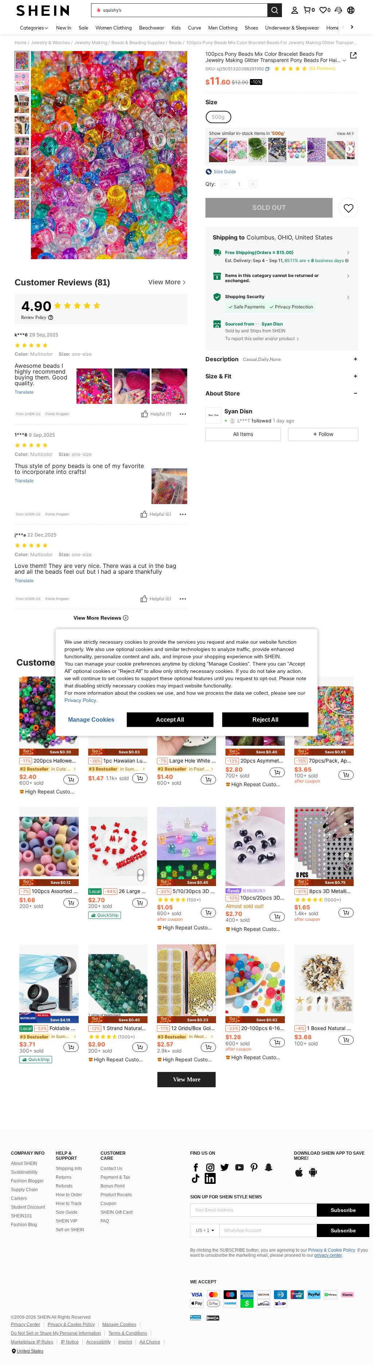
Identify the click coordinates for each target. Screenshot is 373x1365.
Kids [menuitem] (176, 28)
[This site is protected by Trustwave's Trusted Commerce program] (195, 1317)
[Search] (274, 10)
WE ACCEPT (203, 1282)
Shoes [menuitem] (251, 28)
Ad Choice (150, 1342)
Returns (63, 1177)
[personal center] (294, 10)
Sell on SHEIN (70, 1229)
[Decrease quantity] (225, 184)
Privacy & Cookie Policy (331, 1250)
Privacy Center (25, 1324)
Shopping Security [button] (244, 296)
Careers (19, 1198)
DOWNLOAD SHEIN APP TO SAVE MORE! (329, 1156)
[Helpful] (144, 414)
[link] (309, 9)
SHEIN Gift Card (117, 1212)
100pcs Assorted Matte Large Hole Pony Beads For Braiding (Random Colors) (50, 891)
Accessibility (98, 1342)
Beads (175, 42)
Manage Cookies (119, 1324)
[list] (238, 1173)
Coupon (109, 1203)
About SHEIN (24, 1163)
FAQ (105, 1221)
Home (21, 42)
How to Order (69, 1194)
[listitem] (218, 150)
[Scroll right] (351, 27)
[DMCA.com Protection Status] (213, 1317)
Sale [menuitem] (83, 28)
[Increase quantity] (253, 184)
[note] (49, 752)
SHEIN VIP (66, 1221)
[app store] (299, 1175)
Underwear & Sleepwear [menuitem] (292, 28)
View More (186, 1079)
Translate (24, 392)
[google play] (313, 1175)
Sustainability (24, 1172)
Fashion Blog (24, 1224)
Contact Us (111, 1168)
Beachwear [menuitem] (151, 28)
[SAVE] (348, 208)
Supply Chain (24, 1189)
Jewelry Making (90, 42)
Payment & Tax (115, 1177)
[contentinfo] (279, 1299)
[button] (338, 10)
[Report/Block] (182, 414)
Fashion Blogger (27, 1180)
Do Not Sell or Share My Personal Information (56, 1333)
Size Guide (67, 1212)
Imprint (125, 1342)
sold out (269, 207)
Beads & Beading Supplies (138, 42)
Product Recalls (116, 1194)
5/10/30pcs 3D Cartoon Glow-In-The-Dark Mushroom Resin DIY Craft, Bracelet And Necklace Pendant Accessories (187, 891)
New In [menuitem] (63, 28)
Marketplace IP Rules (32, 1342)
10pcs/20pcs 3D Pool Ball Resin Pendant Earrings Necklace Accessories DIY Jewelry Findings (256, 898)
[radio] (218, 117)
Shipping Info (69, 1168)
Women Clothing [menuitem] (113, 28)
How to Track (69, 1203)
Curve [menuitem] (194, 28)
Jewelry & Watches (50, 42)
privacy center (328, 1255)
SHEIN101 (21, 1215)
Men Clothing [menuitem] (222, 28)
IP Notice (70, 1342)
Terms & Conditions (128, 1333)
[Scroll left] (343, 27)
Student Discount (28, 1207)
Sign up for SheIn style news (226, 1197)
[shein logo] (42, 10)
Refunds (64, 1186)
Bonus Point (113, 1186)
